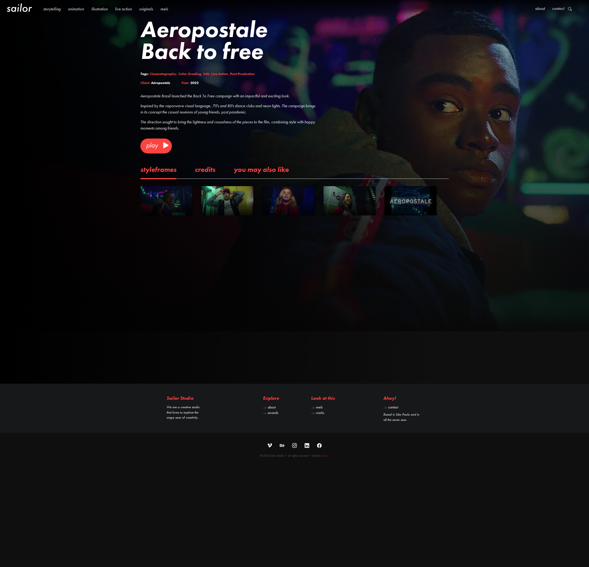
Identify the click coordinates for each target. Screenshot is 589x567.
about (271, 407)
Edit (206, 74)
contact (393, 407)
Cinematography (163, 74)
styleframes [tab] (158, 169)
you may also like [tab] (261, 169)
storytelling (52, 9)
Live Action (219, 74)
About (540, 8)
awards (273, 412)
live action (123, 9)
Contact (558, 8)
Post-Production (242, 74)
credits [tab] (205, 169)
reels (164, 9)
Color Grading (189, 74)
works (320, 412)
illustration (99, 9)
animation (76, 9)
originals (146, 9)
